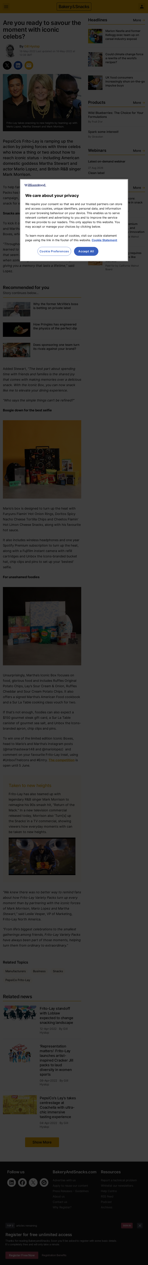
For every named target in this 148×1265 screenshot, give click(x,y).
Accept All (86, 251)
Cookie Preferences (54, 251)
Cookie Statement (104, 240)
